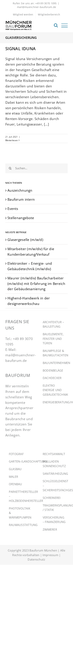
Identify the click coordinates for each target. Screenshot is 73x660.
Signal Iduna (20, 48)
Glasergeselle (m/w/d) (25, 239)
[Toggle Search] (56, 25)
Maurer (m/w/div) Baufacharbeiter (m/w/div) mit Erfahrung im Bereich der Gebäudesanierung (36, 283)
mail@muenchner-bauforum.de (36, 7)
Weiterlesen (11, 140)
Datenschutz (36, 559)
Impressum (50, 555)
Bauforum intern (21, 199)
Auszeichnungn (19, 190)
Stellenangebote (20, 217)
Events (12, 208)
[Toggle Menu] (64, 25)
